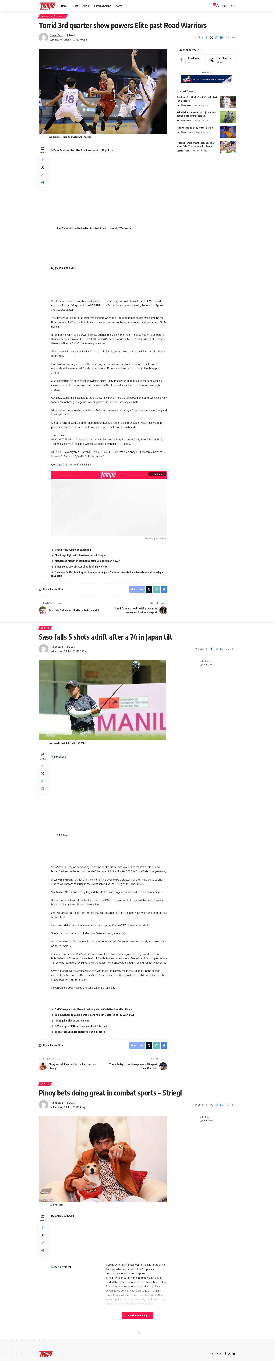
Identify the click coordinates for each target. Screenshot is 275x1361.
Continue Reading (137, 1315)
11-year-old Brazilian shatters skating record (80, 1031)
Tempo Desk (56, 35)
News (189, 105)
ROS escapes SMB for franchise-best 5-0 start (81, 1026)
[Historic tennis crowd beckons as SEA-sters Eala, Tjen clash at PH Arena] (228, 147)
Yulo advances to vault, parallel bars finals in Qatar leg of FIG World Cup (95, 1014)
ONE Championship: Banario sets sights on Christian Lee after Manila (93, 1009)
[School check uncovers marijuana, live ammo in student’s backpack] (228, 117)
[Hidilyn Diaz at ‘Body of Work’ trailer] (228, 132)
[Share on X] (211, 37)
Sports (61, 16)
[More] (221, 1351)
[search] (217, 6)
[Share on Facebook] (206, 37)
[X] (221, 59)
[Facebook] (191, 59)
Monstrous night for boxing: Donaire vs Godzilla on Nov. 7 (87, 560)
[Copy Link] (216, 37)
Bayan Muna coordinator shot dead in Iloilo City (81, 566)
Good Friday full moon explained (73, 549)
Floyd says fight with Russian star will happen (80, 555)
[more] (126, 6)
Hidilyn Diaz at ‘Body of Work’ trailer (195, 127)
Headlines (46, 16)
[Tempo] (47, 6)
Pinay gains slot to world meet (72, 1020)
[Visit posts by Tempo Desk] (43, 37)
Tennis (187, 150)
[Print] (221, 37)
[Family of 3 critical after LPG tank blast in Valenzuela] (228, 102)
